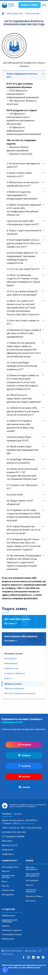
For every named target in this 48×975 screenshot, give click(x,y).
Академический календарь (9, 920)
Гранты (29, 884)
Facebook (26, 765)
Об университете (10, 866)
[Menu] (44, 5)
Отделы (5, 925)
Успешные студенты (12, 929)
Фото (4, 881)
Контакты (31, 900)
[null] (5, 969)
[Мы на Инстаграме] (29, 957)
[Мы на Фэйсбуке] (24, 957)
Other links (7, 954)
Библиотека (8, 938)
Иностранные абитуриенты (20, 636)
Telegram (26, 755)
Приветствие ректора (8, 876)
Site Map (32, 950)
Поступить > (10, 623)
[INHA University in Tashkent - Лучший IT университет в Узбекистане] (9, 5)
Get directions (27, 823)
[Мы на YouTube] (38, 957)
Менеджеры (8, 894)
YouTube (26, 776)
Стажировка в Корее (12, 934)
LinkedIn (26, 787)
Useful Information (13, 950)
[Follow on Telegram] (43, 957)
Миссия (5, 871)
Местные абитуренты (17, 619)
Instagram (26, 744)
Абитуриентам (15, 13)
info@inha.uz (8, 853)
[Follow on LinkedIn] (34, 957)
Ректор (5, 885)
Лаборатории (8, 915)
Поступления (32, 13)
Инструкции (32, 880)
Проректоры (8, 889)
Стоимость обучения (31, 890)
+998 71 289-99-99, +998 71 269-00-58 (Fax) (22, 827)
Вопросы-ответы (34, 896)
